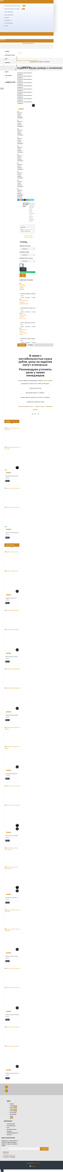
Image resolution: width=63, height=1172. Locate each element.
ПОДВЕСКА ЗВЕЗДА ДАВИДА (12, 715)
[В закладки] (21, 275)
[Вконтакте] (6, 1090)
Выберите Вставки (25, 246)
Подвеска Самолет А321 (11, 598)
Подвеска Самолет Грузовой (12, 1014)
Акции (8, 421)
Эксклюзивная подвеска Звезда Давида (12, 773)
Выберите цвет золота (26, 258)
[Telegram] (33, 200)
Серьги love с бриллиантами (12, 532)
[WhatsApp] (29, 200)
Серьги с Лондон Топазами (11, 835)
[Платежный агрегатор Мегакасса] (33, 1166)
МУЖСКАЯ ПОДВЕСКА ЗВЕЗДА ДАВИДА (30, 293)
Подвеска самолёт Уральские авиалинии (12, 956)
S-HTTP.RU (37, 1163)
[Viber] (27, 200)
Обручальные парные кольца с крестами (12, 475)
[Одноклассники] (20, 200)
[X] (25, 200)
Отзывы (30, 344)
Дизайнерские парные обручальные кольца (31, 338)
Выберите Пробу (24, 252)
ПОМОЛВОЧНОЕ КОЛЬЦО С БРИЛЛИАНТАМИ (31, 308)
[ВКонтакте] (18, 200)
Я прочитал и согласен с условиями (9, 1154)
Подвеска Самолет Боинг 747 (12, 1073)
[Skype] (31, 200)
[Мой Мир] (22, 200)
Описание (22, 344)
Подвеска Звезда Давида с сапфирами (40, 61)
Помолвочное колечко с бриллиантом (12, 897)
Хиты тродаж (10, 545)
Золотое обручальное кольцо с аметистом (31, 322)
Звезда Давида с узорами (11, 656)
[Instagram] (6, 1087)
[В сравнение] (24, 275)
